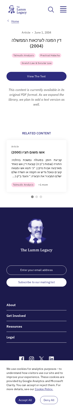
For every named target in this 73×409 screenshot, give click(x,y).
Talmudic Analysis (23, 55)
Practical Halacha (50, 55)
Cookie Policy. (44, 389)
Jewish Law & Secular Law (36, 63)
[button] (32, 196)
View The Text (36, 76)
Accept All (25, 400)
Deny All (49, 400)
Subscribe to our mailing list (36, 282)
